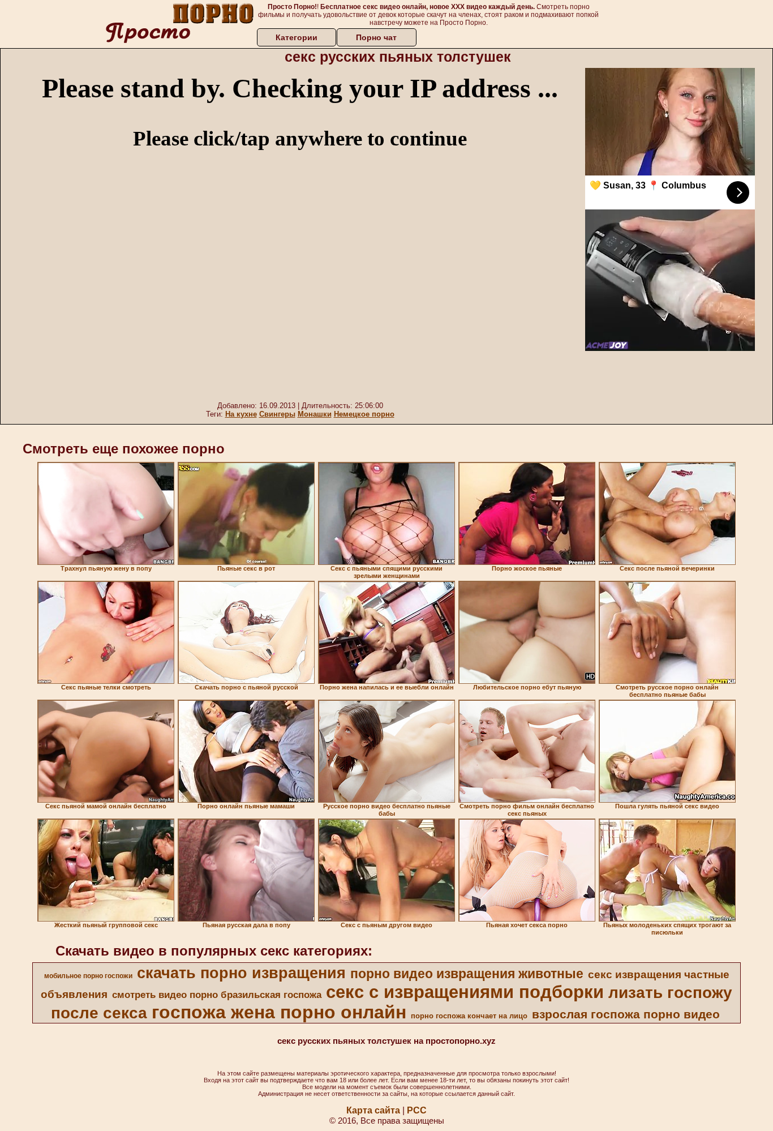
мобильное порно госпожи (88, 976)
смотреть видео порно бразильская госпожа (216, 994)
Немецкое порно (364, 414)
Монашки (315, 414)
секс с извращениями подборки (465, 991)
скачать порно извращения (241, 973)
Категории (296, 37)
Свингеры (277, 414)
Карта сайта (373, 1110)
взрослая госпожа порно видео (626, 1014)
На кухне (241, 414)
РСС (417, 1110)
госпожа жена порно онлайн (279, 1012)
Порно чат (376, 37)
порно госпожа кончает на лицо (469, 1016)
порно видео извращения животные (466, 973)
